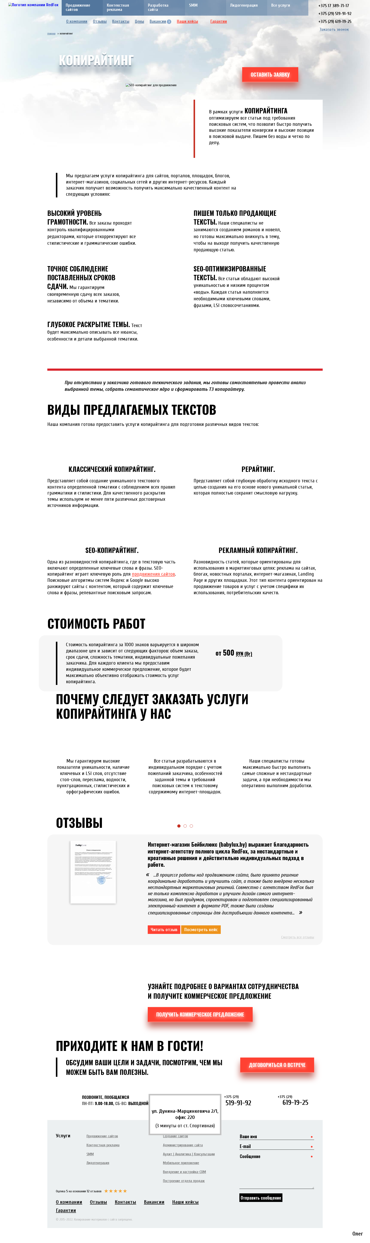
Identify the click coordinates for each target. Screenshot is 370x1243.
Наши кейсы (187, 21)
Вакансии (160, 21)
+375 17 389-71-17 (333, 5)
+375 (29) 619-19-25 (334, 21)
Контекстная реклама (118, 7)
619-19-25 (293, 1101)
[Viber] (302, 21)
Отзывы (100, 21)
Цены (139, 21)
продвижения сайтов (153, 574)
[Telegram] (295, 21)
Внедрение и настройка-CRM (184, 1172)
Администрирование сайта (183, 1145)
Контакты (120, 21)
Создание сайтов (175, 1136)
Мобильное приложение (181, 1163)
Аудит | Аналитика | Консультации (189, 1154)
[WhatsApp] (309, 21)
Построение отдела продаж (184, 1181)
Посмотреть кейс (201, 929)
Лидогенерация (244, 5)
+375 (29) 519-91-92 (334, 13)
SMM (193, 5)
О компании (76, 21)
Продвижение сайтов (78, 7)
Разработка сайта (158, 7)
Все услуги (280, 5)
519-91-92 (237, 1101)
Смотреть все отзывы (297, 937)
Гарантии (218, 21)
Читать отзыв (164, 929)
